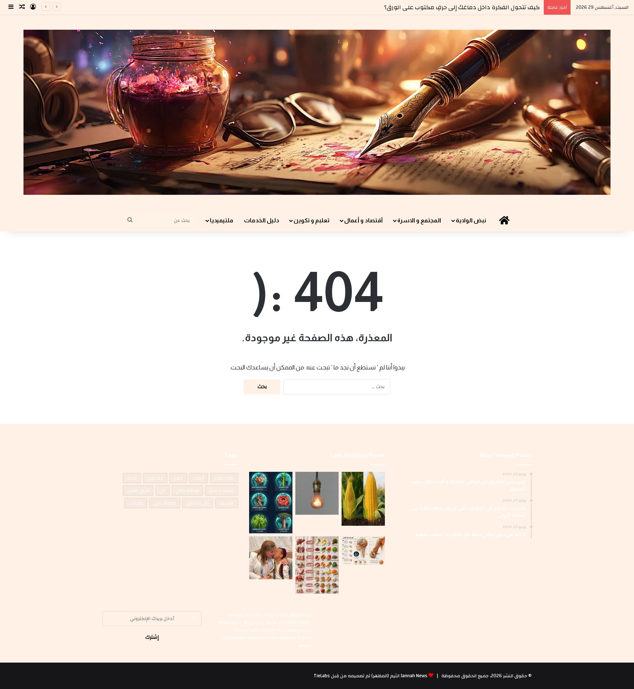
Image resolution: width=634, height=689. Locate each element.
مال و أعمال (197, 503)
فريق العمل (138, 490)
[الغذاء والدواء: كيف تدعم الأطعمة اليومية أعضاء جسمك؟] (317, 565)
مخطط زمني (164, 503)
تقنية (132, 478)
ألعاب (198, 478)
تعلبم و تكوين (311, 220)
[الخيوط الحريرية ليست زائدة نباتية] (363, 499)
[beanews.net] (317, 112)
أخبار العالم (224, 478)
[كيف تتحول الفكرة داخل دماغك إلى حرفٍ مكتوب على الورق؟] (363, 550)
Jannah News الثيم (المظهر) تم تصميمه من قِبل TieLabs (370, 675)
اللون (178, 478)
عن (162, 490)
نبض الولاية (471, 220)
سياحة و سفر (221, 490)
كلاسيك (226, 503)
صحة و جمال (187, 490)
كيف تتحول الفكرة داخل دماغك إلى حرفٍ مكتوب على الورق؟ (462, 7)
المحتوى (155, 478)
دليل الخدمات (261, 220)
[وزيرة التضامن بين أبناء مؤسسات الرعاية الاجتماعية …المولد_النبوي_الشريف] (270, 558)
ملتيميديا (221, 220)
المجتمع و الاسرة (419, 220)
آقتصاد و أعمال (363, 220)
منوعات (135, 503)
